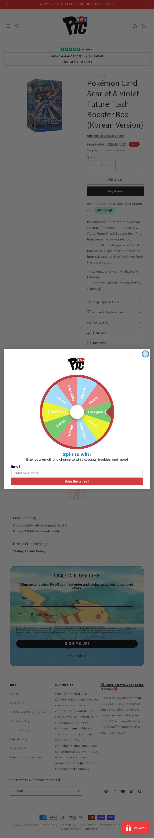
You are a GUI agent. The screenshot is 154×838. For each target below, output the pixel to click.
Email (15, 466)
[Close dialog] (145, 354)
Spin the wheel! (77, 481)
